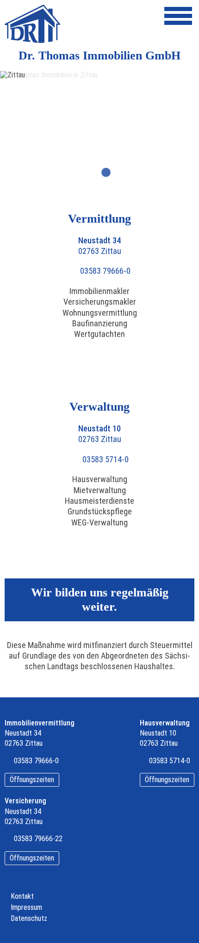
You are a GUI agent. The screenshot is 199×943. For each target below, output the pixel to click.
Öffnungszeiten (32, 779)
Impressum (26, 907)
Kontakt (22, 896)
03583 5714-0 (105, 459)
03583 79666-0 (105, 271)
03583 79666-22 (38, 838)
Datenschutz (29, 918)
